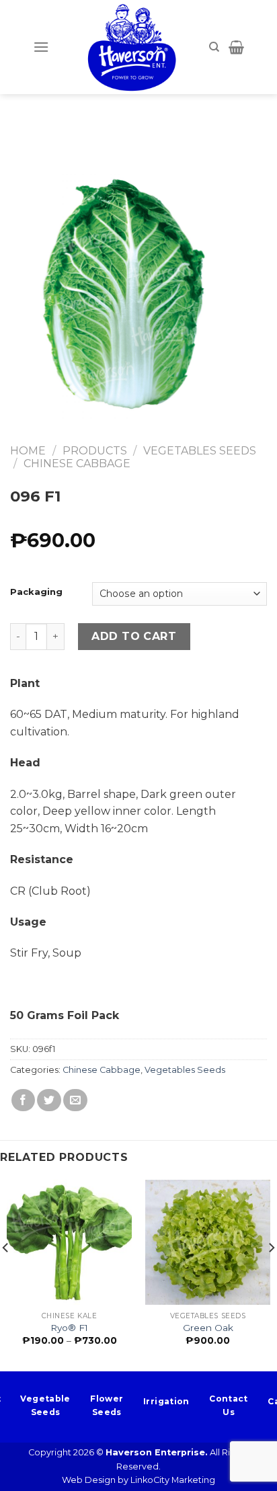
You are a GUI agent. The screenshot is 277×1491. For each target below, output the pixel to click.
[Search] (214, 47)
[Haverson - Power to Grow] (132, 47)
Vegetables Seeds (199, 450)
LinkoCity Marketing (172, 1480)
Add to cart (133, 636)
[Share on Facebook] (23, 1100)
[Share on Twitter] (49, 1100)
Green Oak (208, 1327)
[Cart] (236, 47)
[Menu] (41, 46)
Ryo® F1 (69, 1327)
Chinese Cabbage (77, 463)
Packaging (36, 592)
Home (28, 450)
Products (95, 450)
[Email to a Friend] (75, 1100)
